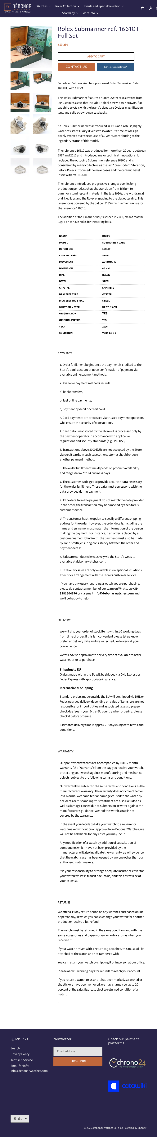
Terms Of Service (22, 1060)
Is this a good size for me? (115, 67)
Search (15, 1048)
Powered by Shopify (135, 1128)
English (19, 1118)
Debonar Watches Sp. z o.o (108, 1128)
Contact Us (76, 67)
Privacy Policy (20, 1054)
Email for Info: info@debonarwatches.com (29, 1068)
